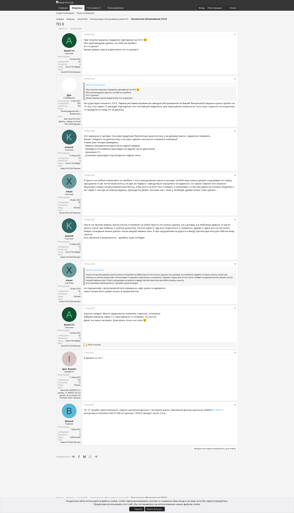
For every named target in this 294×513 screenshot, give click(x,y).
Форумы (77, 7)
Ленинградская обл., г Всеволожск (71, 112)
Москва (77, 207)
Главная (62, 7)
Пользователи (115, 7)
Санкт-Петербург (73, 67)
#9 (235, 404)
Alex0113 (62, 28)
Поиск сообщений (85, 13)
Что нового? (94, 7)
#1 (235, 34)
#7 (235, 308)
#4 (235, 175)
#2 (235, 78)
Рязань (77, 385)
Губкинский (75, 437)
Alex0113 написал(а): (95, 84)
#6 (235, 264)
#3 (235, 131)
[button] (103, 8)
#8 (235, 352)
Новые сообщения (65, 13)
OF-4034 (216, 409)
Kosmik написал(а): (95, 270)
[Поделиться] (231, 34)
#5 (235, 219)
